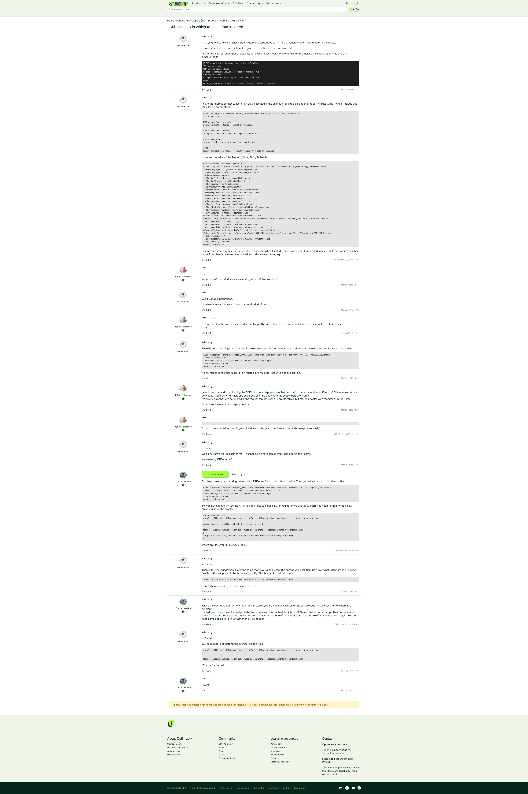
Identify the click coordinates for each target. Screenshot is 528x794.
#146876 (206, 465)
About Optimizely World (202, 788)
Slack (221, 754)
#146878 (206, 550)
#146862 (206, 89)
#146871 (206, 378)
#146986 (206, 591)
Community (255, 3)
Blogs (221, 751)
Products (198, 3)
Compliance (273, 788)
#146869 (206, 310)
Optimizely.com (174, 744)
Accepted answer (215, 474)
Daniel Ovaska (183, 481)
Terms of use (242, 788)
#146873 (206, 410)
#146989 (206, 624)
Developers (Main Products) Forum (207, 20)
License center (174, 754)
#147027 (206, 690)
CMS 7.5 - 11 (237, 20)
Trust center (257, 788)
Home (170, 20)
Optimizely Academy (280, 762)
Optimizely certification (177, 747)
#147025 (206, 670)
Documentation (219, 3)
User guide (275, 751)
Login (356, 3)
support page (339, 749)
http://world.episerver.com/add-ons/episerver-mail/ (289, 428)
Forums (180, 20)
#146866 (206, 285)
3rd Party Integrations (293, 788)
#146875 (206, 434)
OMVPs (238, 3)
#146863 (206, 260)
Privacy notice (225, 788)
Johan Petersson (183, 276)
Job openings (173, 751)
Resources (273, 3)
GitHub (273, 758)
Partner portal (276, 744)
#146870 (206, 333)
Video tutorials (277, 754)
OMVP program (226, 744)
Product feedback (227, 758)
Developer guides (278, 747)
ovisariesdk (183, 45)
